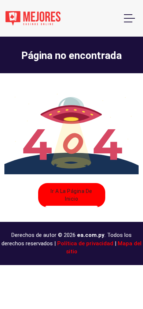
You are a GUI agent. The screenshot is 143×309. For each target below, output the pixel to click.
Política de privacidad (85, 243)
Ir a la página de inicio (71, 195)
